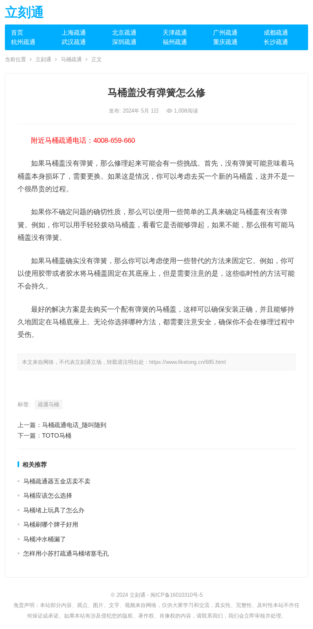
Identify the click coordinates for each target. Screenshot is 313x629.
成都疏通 (276, 32)
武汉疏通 (74, 41)
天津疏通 (175, 32)
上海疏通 (74, 32)
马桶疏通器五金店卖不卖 (56, 481)
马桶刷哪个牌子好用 (50, 524)
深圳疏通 (124, 41)
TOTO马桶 (56, 435)
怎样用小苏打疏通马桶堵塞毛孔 (66, 553)
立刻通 (24, 12)
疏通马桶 (48, 404)
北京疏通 (124, 32)
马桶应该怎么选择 (47, 495)
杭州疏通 (23, 41)
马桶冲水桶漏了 (44, 539)
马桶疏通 (71, 59)
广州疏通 (225, 32)
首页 (17, 32)
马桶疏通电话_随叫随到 (74, 424)
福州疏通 (175, 41)
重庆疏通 (225, 41)
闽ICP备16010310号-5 (176, 595)
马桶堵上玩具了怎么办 (53, 510)
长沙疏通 (276, 41)
